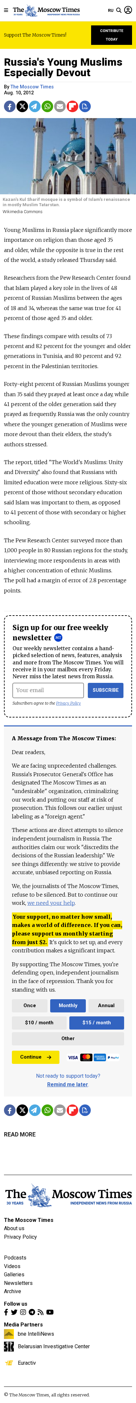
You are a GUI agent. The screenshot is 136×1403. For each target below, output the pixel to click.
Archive (12, 1291)
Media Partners (23, 1325)
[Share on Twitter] (22, 106)
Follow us (15, 1304)
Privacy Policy (68, 703)
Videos (12, 1266)
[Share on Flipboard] (72, 106)
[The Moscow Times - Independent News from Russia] (46, 10)
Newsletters (18, 1283)
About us (14, 1228)
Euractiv (27, 1363)
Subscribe (106, 690)
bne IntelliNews (36, 1334)
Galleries (14, 1274)
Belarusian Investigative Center (54, 1346)
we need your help (51, 903)
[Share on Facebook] (10, 106)
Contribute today (111, 35)
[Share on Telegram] (35, 106)
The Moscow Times (28, 1220)
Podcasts (15, 1258)
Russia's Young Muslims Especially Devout (63, 67)
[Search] (118, 10)
